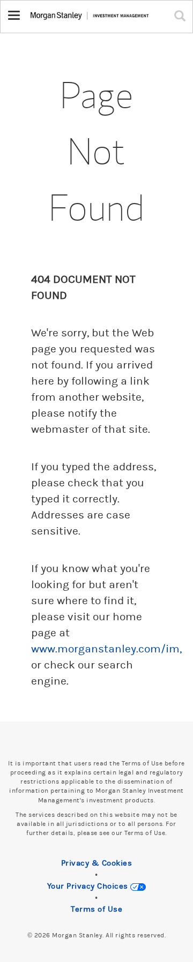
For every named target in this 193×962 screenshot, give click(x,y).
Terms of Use (96, 909)
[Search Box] (182, 15)
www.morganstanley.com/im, (106, 649)
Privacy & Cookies (96, 863)
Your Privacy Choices (89, 886)
